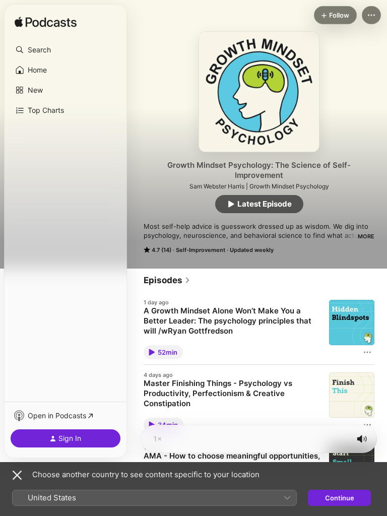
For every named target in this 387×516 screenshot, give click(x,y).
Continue (339, 498)
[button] (65, 49)
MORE (366, 236)
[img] (46, 23)
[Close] (17, 475)
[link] (167, 280)
